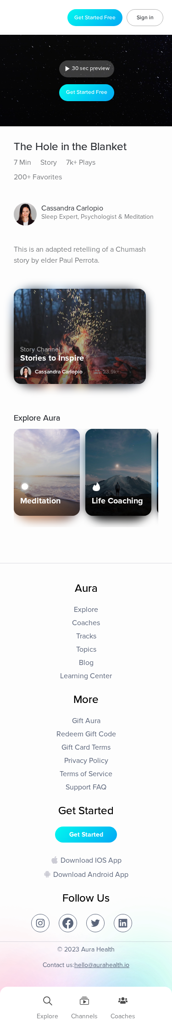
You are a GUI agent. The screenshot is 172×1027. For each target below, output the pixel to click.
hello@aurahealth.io (101, 965)
